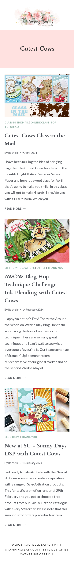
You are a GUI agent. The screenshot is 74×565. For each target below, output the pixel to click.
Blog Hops (27, 268)
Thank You (55, 268)
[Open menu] (37, 3)
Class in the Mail (17, 122)
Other (41, 268)
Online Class (40, 122)
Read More (15, 208)
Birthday (11, 268)
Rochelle (13, 152)
